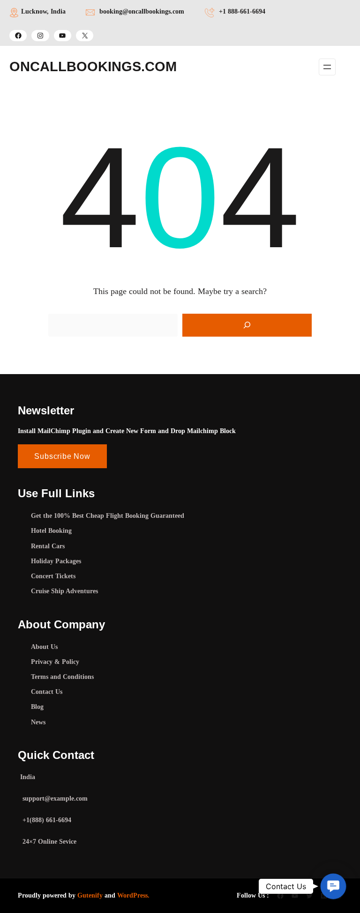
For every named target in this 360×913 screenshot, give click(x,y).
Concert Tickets (53, 576)
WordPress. (133, 895)
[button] (333, 886)
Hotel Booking (51, 530)
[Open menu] (327, 67)
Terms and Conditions (62, 676)
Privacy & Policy (55, 661)
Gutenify (90, 895)
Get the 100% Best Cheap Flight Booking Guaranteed (107, 515)
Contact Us (46, 691)
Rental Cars (48, 546)
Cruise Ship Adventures (64, 591)
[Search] (247, 325)
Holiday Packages (56, 561)
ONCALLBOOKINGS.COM (93, 66)
